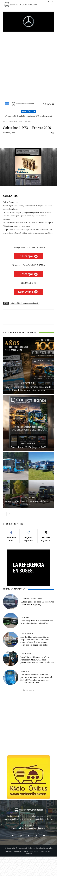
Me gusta (11, 531)
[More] (42, 141)
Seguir (28, 531)
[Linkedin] (48, 104)
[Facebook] (49, 2)
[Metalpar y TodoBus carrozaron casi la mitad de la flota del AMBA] (10, 620)
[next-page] (9, 514)
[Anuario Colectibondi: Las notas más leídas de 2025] (28, 480)
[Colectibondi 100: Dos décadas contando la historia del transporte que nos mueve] (28, 365)
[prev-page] (5, 514)
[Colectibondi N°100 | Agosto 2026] (28, 423)
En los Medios (26, 633)
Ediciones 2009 (25, 121)
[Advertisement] (28, 64)
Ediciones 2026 (28, 443)
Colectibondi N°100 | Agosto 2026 (28, 447)
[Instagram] (52, 2)
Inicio (5, 121)
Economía (24, 671)
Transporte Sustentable (31, 598)
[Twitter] (50, 104)
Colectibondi (28, 383)
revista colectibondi (30, 303)
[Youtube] (53, 104)
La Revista (13, 121)
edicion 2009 (15, 303)
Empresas (24, 617)
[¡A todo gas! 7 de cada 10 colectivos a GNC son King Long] (10, 601)
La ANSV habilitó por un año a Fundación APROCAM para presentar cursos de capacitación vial (37, 660)
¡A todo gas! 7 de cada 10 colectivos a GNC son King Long (28, 116)
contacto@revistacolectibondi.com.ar (29, 828)
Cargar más (27, 690)
